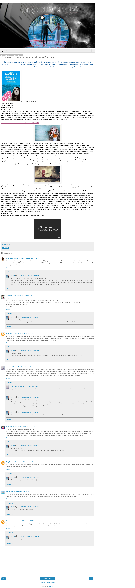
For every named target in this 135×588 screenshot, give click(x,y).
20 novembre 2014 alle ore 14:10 (28, 350)
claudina (9, 367)
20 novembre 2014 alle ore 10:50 (28, 275)
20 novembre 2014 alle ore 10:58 (22, 295)
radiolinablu (10, 426)
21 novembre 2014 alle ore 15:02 (23, 521)
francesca (9, 333)
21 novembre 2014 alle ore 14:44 (28, 506)
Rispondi (8, 268)
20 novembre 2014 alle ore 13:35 (23, 333)
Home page (47, 578)
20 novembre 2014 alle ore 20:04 (28, 445)
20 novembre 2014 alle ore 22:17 (25, 462)
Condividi (5, 247)
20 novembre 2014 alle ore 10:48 (29, 258)
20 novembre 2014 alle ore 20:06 (28, 397)
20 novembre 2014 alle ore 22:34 (28, 477)
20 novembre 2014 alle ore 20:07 (28, 412)
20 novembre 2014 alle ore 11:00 (28, 317)
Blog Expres (10, 462)
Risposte (10, 272)
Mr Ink (13, 275)
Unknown (9, 521)
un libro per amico (12, 258)
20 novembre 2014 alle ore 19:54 (22, 367)
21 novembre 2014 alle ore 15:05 (28, 536)
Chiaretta (9, 295)
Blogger (51, 586)
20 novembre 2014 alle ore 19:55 (27, 386)
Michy (8, 491)
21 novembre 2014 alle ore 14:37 (20, 491)
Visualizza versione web (47, 582)
